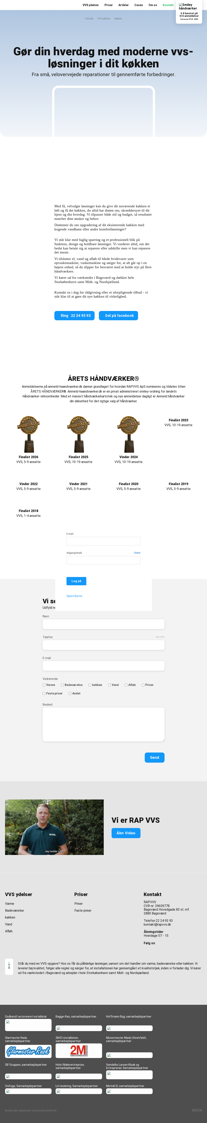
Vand (115, 685)
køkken (97, 685)
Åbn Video (126, 833)
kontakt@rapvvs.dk (157, 924)
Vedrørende (50, 678)
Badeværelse (73, 685)
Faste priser (54, 693)
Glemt (137, 552)
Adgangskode (74, 552)
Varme (50, 685)
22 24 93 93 (164, 921)
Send (154, 757)
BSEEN (197, 1110)
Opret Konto (74, 596)
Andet (76, 693)
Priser (149, 685)
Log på (76, 581)
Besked (47, 704)
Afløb (132, 685)
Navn (46, 616)
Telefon (48, 637)
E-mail (70, 533)
